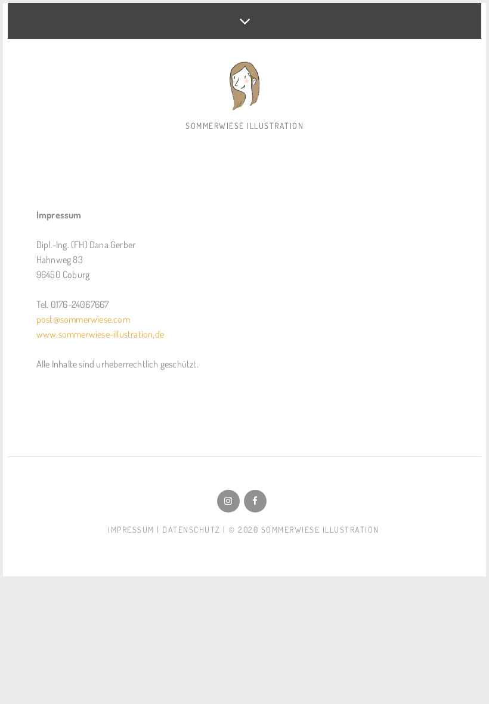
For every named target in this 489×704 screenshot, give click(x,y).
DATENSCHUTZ (191, 529)
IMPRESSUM (131, 529)
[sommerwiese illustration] (244, 87)
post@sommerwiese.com (83, 319)
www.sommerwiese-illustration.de (100, 334)
